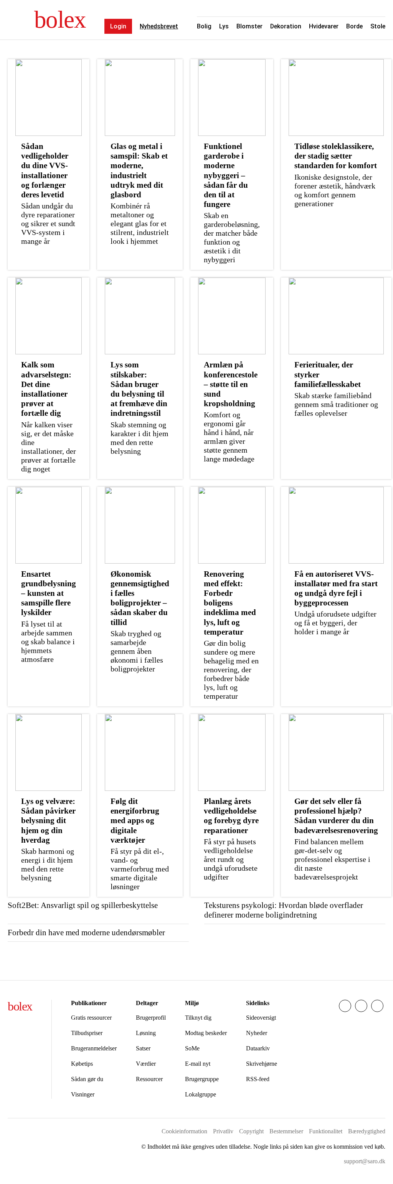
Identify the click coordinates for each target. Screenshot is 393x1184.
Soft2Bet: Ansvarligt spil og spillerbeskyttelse (83, 905)
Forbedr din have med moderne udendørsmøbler (86, 932)
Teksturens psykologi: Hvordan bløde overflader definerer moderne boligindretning (283, 910)
